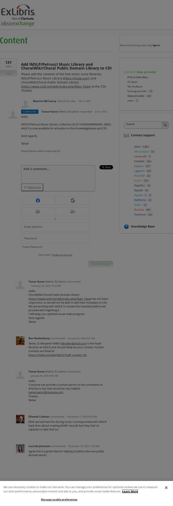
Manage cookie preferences (59, 499)
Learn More (130, 491)
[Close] (166, 487)
